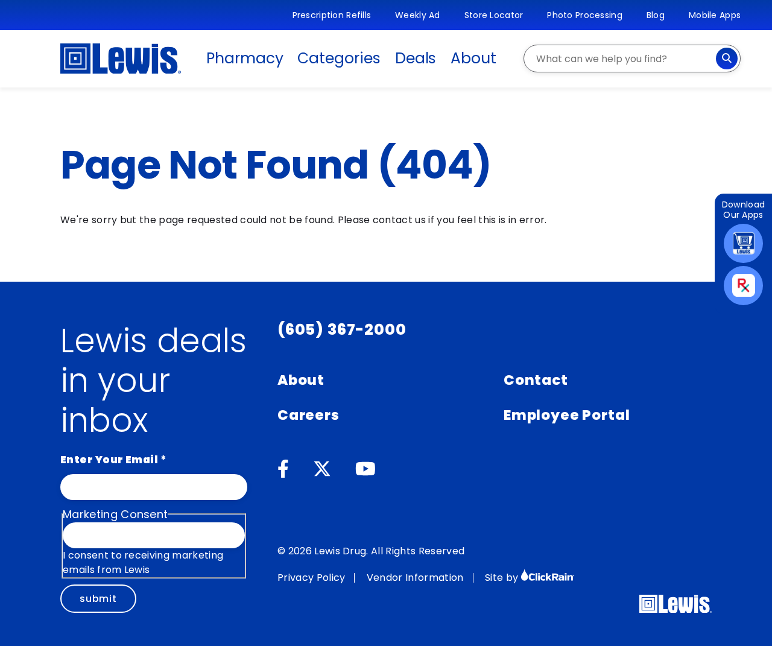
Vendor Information (415, 577)
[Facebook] (283, 469)
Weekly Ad (417, 15)
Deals (416, 58)
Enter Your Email (113, 459)
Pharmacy (244, 58)
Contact (536, 380)
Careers (308, 415)
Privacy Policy (311, 577)
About (473, 58)
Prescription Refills (332, 15)
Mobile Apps (715, 15)
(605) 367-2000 (342, 329)
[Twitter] (322, 469)
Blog (656, 15)
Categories (338, 58)
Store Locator (494, 15)
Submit (98, 599)
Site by (503, 577)
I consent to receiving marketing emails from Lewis (143, 562)
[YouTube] (365, 469)
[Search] (727, 58)
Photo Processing (584, 15)
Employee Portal (567, 415)
